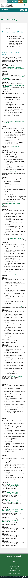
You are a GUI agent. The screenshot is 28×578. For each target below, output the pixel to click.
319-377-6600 (14, 568)
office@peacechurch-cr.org (14, 570)
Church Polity (14, 486)
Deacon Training (8, 29)
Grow (10, 27)
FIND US (15, 1)
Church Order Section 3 (13, 501)
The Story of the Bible (13, 67)
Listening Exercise (15, 274)
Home (5, 27)
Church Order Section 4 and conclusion (12, 509)
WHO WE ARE (10, 1)
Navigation (5, 10)
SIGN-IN (25, 1)
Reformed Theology (16, 238)
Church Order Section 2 (13, 493)
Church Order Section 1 (13, 484)
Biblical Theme (14, 146)
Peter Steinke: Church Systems (11, 204)
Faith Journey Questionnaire (10, 520)
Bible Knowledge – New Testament (13, 85)
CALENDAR (20, 1)
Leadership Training (18, 27)
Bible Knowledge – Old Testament (13, 69)
